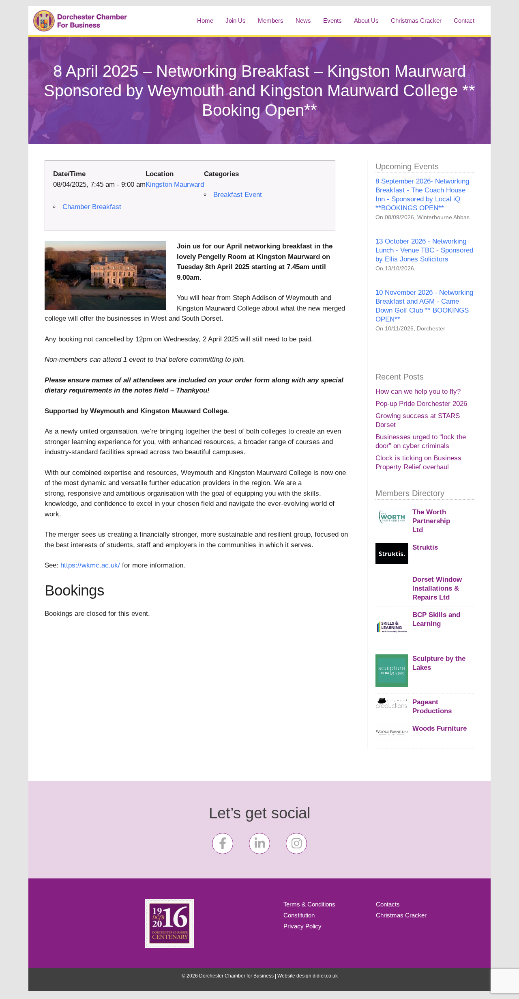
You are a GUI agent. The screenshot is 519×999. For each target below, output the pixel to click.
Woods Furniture (439, 728)
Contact (464, 20)
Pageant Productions (432, 706)
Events (332, 20)
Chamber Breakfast (91, 207)
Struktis (425, 547)
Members (270, 20)
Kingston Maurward (175, 184)
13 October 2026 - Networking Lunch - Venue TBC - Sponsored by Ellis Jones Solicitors (424, 250)
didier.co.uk (325, 976)
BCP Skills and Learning (436, 619)
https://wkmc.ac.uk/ (90, 565)
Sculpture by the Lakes (438, 663)
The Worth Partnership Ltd (431, 521)
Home (205, 20)
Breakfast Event (237, 195)
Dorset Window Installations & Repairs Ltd (437, 588)
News (303, 20)
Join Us (235, 20)
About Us (366, 20)
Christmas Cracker (416, 20)
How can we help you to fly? (418, 391)
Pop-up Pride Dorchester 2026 (421, 404)
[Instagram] (296, 843)
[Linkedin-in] (259, 843)
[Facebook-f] (222, 843)
